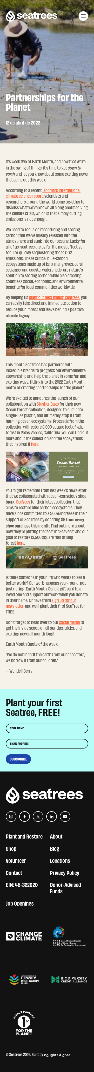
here (34, 444)
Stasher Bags (47, 404)
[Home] (31, 16)
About (56, 836)
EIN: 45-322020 (22, 884)
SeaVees (23, 502)
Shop (11, 848)
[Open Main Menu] (83, 16)
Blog (54, 848)
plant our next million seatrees (54, 297)
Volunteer (16, 860)
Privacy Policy (64, 872)
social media (69, 622)
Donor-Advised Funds (65, 887)
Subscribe (18, 759)
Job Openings (20, 903)
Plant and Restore (24, 836)
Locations (60, 860)
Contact (14, 872)
